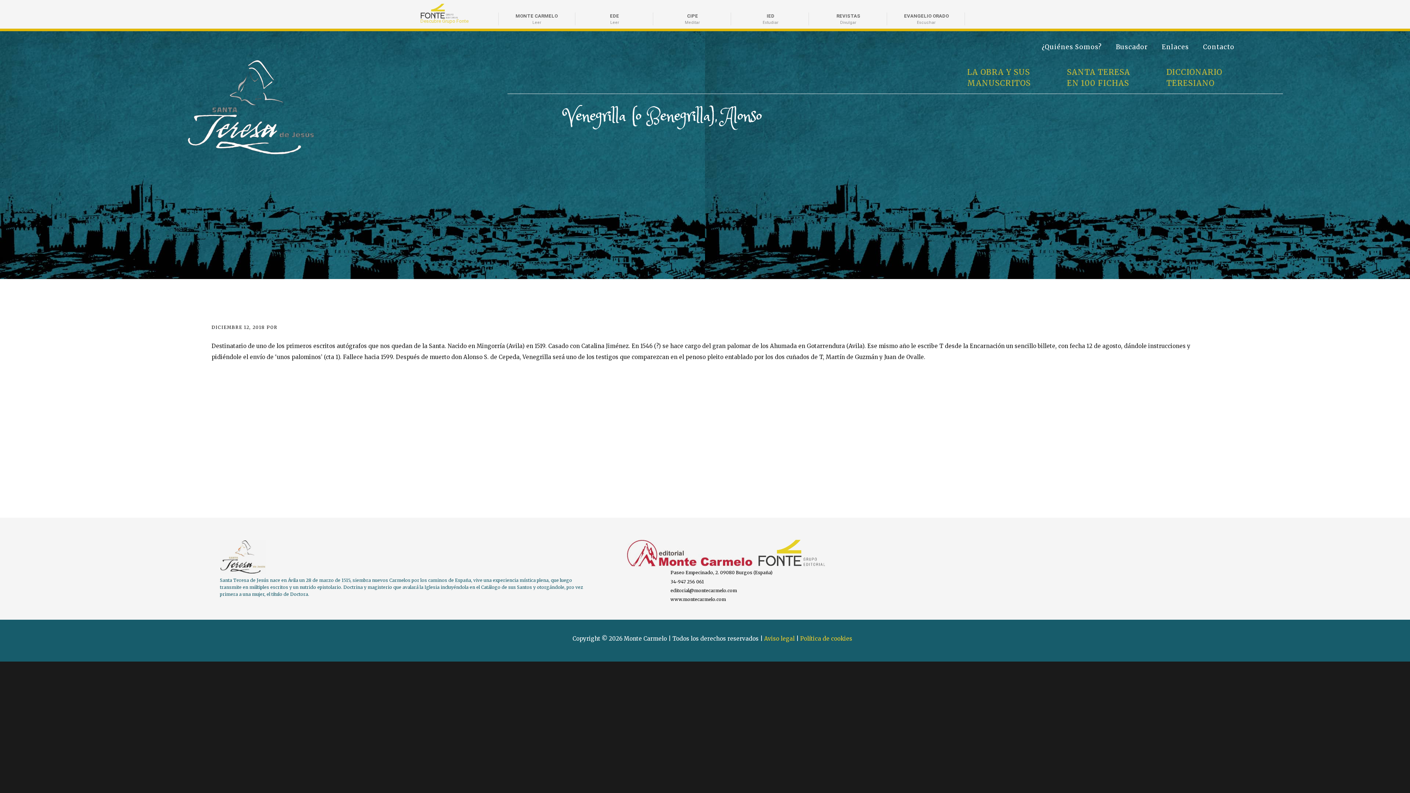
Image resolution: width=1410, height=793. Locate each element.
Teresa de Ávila (211, 63)
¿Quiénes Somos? (1072, 47)
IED (770, 19)
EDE (614, 19)
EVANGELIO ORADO (926, 19)
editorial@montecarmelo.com (703, 590)
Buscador (1132, 47)
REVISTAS (848, 19)
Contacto (1218, 47)
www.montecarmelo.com (698, 599)
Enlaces (1175, 47)
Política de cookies (826, 638)
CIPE (692, 19)
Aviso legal (779, 638)
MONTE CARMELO (537, 19)
